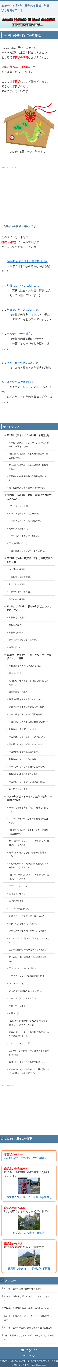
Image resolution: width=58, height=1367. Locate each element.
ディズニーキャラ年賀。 (20, 1043)
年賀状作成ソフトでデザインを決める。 (27, 551)
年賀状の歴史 (15, 625)
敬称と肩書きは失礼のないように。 (25, 666)
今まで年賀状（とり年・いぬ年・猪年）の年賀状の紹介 (29, 798)
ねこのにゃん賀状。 (18, 584)
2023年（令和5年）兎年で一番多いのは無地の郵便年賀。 (28, 832)
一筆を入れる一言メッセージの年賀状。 (27, 767)
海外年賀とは (15, 647)
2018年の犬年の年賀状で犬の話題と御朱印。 (28, 959)
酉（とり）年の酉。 (18, 893)
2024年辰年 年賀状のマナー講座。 (25, 1157)
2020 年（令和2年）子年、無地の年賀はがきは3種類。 (29, 1053)
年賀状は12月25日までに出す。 (24, 729)
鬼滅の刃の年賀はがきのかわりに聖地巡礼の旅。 (28, 854)
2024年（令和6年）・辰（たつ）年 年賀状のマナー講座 (29, 656)
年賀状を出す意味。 (18, 617)
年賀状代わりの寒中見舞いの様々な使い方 (28, 722)
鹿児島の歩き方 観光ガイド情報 (29, 1268)
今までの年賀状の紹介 (20, 382)
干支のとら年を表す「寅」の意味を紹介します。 (28, 809)
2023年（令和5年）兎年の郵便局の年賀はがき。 (28, 820)
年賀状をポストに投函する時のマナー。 (27, 759)
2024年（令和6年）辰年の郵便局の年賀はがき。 (28, 467)
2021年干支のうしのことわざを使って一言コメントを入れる (29, 877)
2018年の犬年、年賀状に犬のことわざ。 (28, 950)
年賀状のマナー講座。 (20, 333)
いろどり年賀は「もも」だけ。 (23, 998)
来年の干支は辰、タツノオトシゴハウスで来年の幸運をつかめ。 (28, 445)
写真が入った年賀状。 (19, 528)
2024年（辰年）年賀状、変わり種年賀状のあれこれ (29, 560)
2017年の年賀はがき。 (19, 908)
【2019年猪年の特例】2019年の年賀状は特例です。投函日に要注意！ (28, 1023)
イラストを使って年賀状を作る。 (24, 513)
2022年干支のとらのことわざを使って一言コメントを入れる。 (29, 843)
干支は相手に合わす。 (19, 543)
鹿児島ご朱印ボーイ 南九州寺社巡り (29, 1197)
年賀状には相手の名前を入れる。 (24, 774)
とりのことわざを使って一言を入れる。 (27, 916)
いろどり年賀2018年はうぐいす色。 (26, 991)
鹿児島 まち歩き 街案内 (29, 1232)
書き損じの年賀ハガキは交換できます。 (27, 744)
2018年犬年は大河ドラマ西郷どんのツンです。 (29, 940)
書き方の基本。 (16, 673)
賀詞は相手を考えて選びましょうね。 (26, 699)
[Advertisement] (29, 190)
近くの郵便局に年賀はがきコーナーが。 (27, 488)
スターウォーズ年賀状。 (20, 591)
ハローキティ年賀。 (18, 1006)
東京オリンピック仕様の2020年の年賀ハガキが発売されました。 (29, 1034)
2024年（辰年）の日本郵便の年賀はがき (28, 435)
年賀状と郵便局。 (17, 632)
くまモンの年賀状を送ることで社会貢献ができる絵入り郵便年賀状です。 (28, 1071)
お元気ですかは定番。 (19, 789)
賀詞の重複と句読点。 (19, 692)
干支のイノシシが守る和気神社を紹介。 (27, 976)
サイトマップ (29, 1356)
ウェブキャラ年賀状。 (19, 983)
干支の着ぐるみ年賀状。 (20, 577)
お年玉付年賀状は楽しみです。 (23, 640)
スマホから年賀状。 (18, 599)
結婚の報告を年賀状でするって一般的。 (27, 707)
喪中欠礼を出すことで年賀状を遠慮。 (26, 714)
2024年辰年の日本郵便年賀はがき (27, 261)
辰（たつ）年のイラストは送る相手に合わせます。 (28, 683)
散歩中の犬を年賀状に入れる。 (23, 923)
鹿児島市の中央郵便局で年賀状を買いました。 (28, 478)
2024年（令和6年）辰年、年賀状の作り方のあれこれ (29, 497)
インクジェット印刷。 (19, 506)
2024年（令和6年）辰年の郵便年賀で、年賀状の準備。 (28, 456)
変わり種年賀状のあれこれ (23, 362)
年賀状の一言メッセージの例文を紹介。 (27, 782)
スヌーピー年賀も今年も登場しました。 (27, 1062)
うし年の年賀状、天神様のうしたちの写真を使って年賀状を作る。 (28, 865)
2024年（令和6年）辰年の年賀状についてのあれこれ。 (29, 608)
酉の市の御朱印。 (17, 901)
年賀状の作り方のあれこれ (23, 309)
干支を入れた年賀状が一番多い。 (24, 536)
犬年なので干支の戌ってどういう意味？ (27, 931)
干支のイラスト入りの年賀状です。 (25, 521)
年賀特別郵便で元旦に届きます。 (24, 752)
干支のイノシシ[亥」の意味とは (24, 968)
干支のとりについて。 (19, 886)
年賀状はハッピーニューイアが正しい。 (27, 737)
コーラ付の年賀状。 (18, 569)
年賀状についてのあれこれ (23, 285)
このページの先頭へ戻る (29, 1350)
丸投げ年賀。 (15, 1013)
